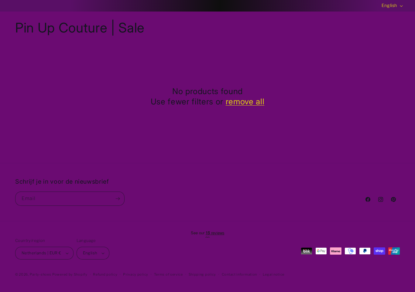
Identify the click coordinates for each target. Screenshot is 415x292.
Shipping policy (202, 274)
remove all (245, 101)
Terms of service (168, 274)
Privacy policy (135, 274)
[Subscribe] (117, 199)
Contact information (239, 274)
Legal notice (273, 274)
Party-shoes (40, 274)
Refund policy (105, 274)
